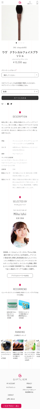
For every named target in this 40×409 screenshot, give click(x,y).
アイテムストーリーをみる (20, 275)
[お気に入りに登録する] (2, 104)
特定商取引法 (29, 392)
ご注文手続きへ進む (11, 406)
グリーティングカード (10, 70)
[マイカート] (37, 2)
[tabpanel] (20, 22)
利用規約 (29, 387)
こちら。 (26, 85)
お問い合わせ (11, 399)
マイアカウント (10, 387)
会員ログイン (30, 3)
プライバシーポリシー (29, 389)
